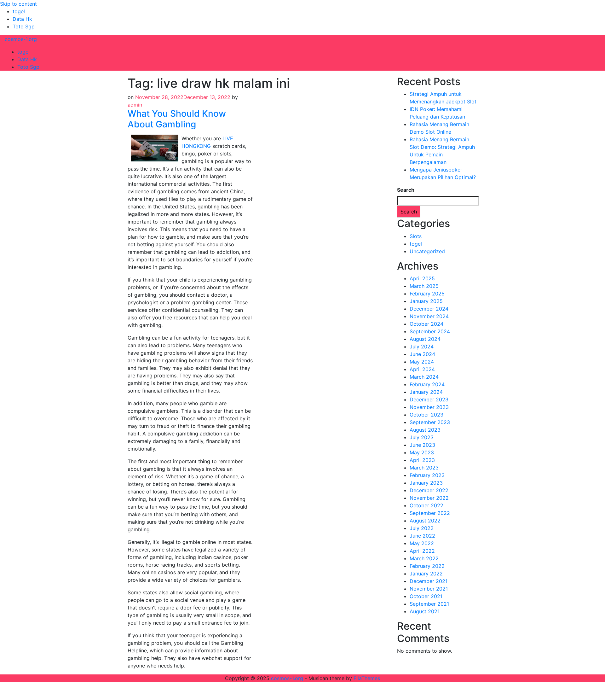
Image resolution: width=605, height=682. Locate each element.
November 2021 (429, 589)
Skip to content (18, 4)
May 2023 (422, 452)
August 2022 (425, 520)
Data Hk (22, 19)
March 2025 (424, 286)
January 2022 (426, 573)
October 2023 (426, 414)
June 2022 (422, 536)
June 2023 (422, 445)
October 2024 (426, 324)
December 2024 (429, 309)
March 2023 (424, 467)
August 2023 (425, 430)
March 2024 (424, 377)
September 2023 (430, 422)
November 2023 (429, 407)
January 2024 (426, 392)
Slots (416, 236)
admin (135, 105)
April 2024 (422, 369)
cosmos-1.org (21, 39)
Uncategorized (427, 251)
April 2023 (422, 460)
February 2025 (427, 293)
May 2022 (422, 543)
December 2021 (428, 581)
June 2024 (422, 354)
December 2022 (429, 490)
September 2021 (429, 604)
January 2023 (426, 483)
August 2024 (425, 339)
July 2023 (422, 437)
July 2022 (422, 528)
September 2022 (430, 513)
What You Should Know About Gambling (177, 119)
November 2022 (429, 498)
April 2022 (422, 551)
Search (405, 190)
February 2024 (427, 384)
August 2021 (425, 611)
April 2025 (422, 278)
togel (19, 11)
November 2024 (429, 316)
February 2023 (427, 475)
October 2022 (426, 505)
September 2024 (430, 331)
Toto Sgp (24, 26)
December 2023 (429, 399)
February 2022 (427, 566)
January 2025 (426, 301)
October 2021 (426, 596)
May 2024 (422, 361)
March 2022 (424, 558)
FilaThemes (367, 678)
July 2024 (422, 346)
